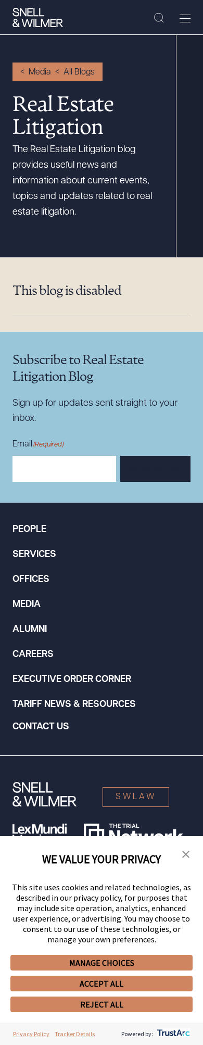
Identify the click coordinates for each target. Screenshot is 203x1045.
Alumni (29, 630)
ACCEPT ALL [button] (101, 983)
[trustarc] (172, 1033)
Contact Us (40, 727)
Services (34, 554)
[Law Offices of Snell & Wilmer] (37, 18)
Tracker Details (75, 1034)
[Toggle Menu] (185, 18)
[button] (185, 855)
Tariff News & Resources (74, 705)
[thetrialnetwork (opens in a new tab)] (133, 834)
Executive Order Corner (71, 680)
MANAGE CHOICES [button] (101, 962)
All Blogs (79, 72)
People (29, 529)
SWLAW (136, 797)
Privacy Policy (31, 1034)
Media (40, 72)
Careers (33, 655)
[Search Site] (159, 18)
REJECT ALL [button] (101, 1004)
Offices (30, 579)
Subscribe (155, 469)
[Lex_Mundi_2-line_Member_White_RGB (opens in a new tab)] (39, 834)
